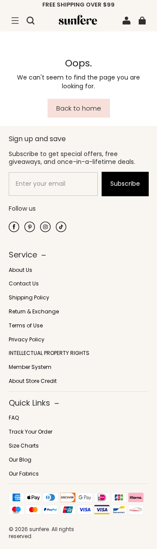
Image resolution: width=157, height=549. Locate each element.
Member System (30, 367)
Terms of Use (26, 325)
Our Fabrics (24, 473)
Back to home (78, 108)
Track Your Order (30, 431)
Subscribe (125, 183)
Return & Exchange (34, 311)
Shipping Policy (29, 297)
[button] (15, 20)
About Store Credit (33, 381)
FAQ (14, 417)
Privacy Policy (26, 339)
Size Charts (24, 445)
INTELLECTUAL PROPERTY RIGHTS (49, 353)
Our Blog (20, 459)
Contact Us (24, 283)
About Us (20, 270)
